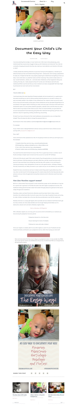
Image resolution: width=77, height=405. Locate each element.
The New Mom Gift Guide (20, 395)
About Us (42, 1)
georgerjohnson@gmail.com (27, 130)
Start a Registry (39, 4)
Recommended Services (28, 1)
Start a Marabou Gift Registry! (38, 208)
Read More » (15, 398)
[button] (64, 3)
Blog (52, 1)
